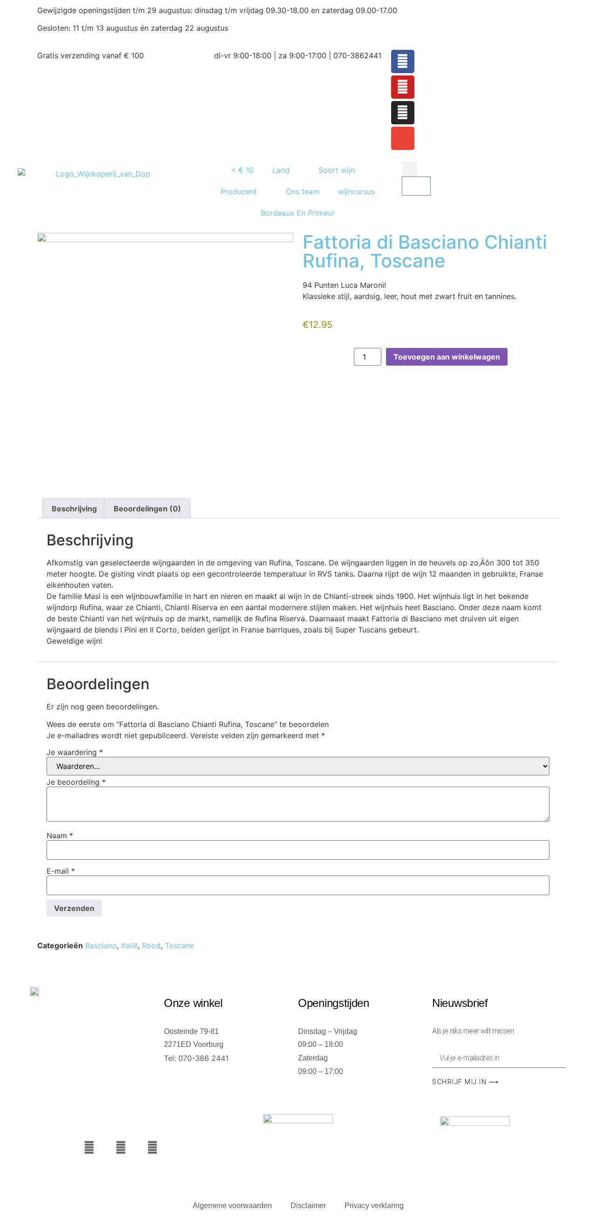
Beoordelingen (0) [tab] (147, 508)
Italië (129, 945)
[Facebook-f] (89, 1148)
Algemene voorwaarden (232, 1205)
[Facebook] (402, 61)
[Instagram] (402, 112)
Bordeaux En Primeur (298, 212)
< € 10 (242, 170)
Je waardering (75, 752)
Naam (60, 835)
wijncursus (356, 191)
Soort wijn (336, 170)
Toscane (179, 945)
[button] (409, 169)
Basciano (101, 945)
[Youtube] (402, 87)
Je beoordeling (76, 782)
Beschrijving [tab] (74, 508)
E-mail (61, 871)
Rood (151, 945)
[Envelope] (402, 138)
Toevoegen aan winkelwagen (446, 356)
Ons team (302, 191)
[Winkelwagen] (416, 186)
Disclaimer (308, 1205)
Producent (239, 191)
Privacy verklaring (374, 1205)
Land (281, 170)
